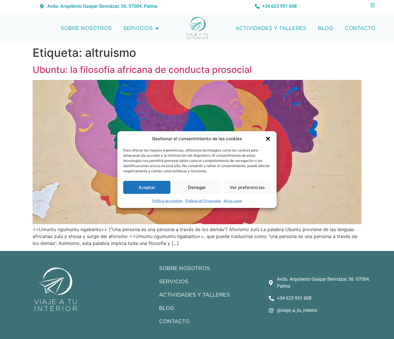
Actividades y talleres (270, 28)
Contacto (360, 28)
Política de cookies (167, 200)
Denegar (197, 187)
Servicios (138, 28)
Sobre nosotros (86, 28)
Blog (325, 28)
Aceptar (146, 187)
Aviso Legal (233, 200)
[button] (268, 139)
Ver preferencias (247, 187)
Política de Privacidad (203, 200)
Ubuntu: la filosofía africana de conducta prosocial (142, 69)
